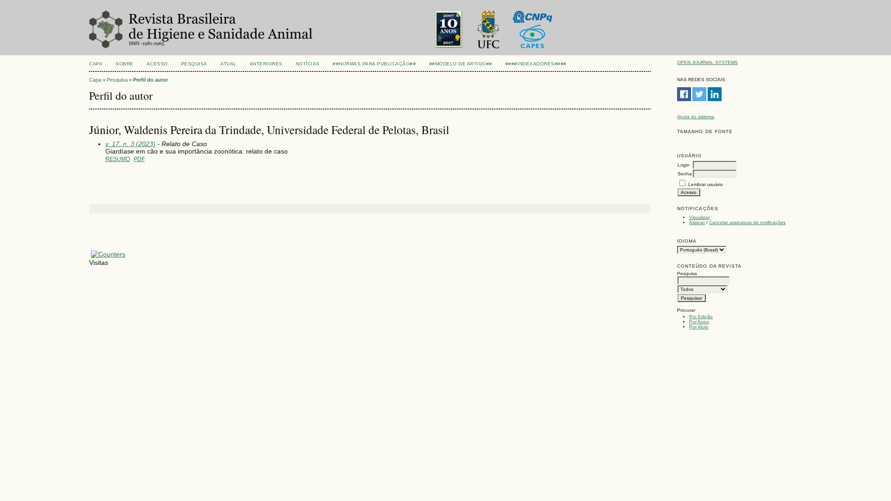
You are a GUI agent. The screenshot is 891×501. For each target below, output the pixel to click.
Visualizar (699, 217)
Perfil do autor (150, 80)
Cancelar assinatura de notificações (747, 222)
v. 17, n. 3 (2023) (130, 144)
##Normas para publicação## (374, 63)
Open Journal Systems (707, 62)
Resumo (117, 159)
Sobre (125, 63)
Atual (228, 63)
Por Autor (699, 321)
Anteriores (266, 63)
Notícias (308, 63)
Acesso (157, 63)
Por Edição (701, 316)
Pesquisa (194, 63)
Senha (685, 173)
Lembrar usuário (705, 184)
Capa (96, 63)
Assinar (697, 222)
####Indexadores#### (536, 63)
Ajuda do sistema (695, 116)
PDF (139, 159)
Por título (699, 326)
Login (684, 164)
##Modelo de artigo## (460, 63)
